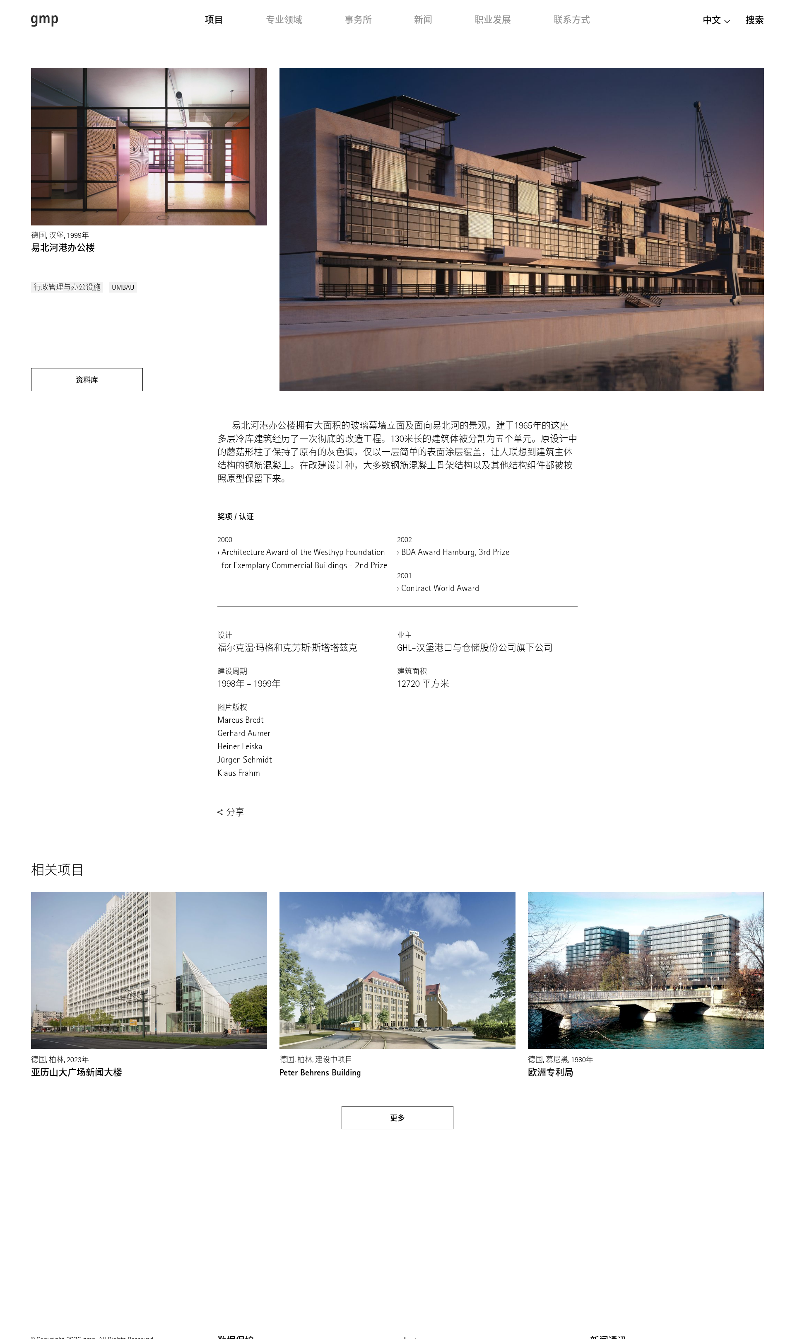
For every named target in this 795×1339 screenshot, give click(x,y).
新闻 (423, 20)
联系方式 (572, 20)
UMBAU (123, 287)
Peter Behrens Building (320, 1072)
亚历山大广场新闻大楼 (76, 1072)
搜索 (755, 20)
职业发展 (493, 20)
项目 (214, 20)
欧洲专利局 (550, 1072)
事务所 (358, 20)
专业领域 (284, 20)
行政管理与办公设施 (67, 287)
